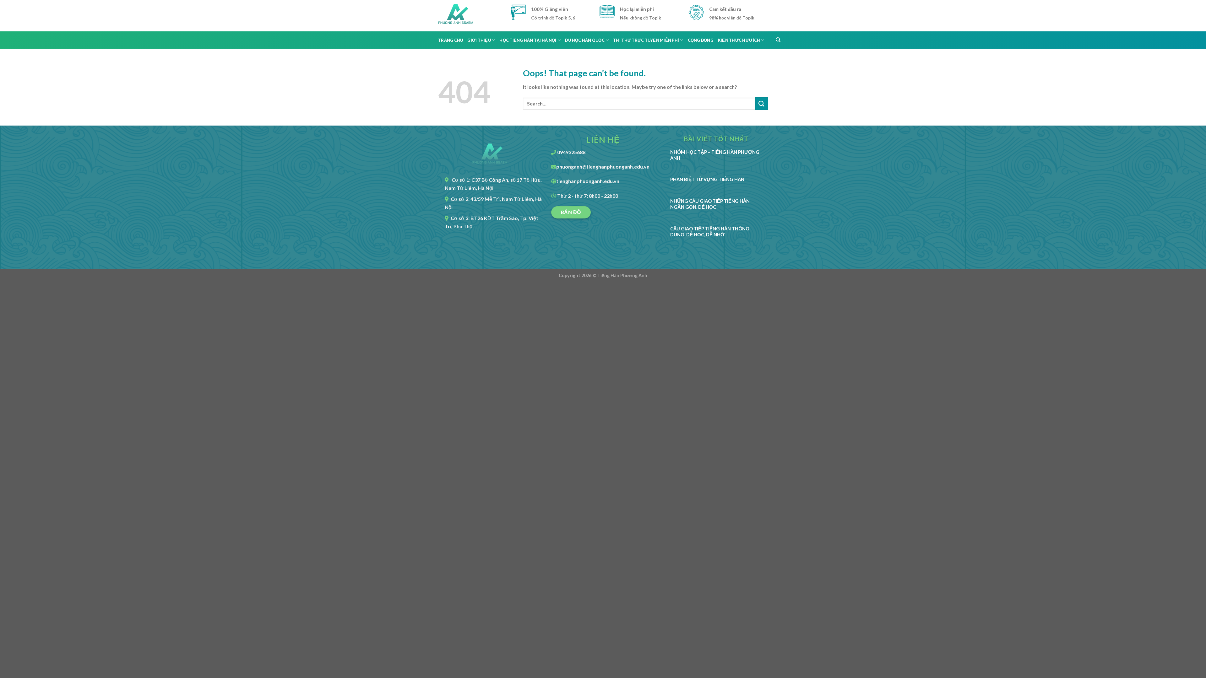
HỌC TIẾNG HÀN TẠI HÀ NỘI (527, 40)
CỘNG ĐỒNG (701, 40)
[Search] (778, 40)
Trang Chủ (450, 40)
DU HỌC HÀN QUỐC (585, 40)
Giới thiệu (479, 40)
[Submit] (761, 103)
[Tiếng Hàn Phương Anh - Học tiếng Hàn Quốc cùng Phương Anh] (469, 15)
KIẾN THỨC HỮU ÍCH (739, 40)
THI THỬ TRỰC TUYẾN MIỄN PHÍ (646, 40)
